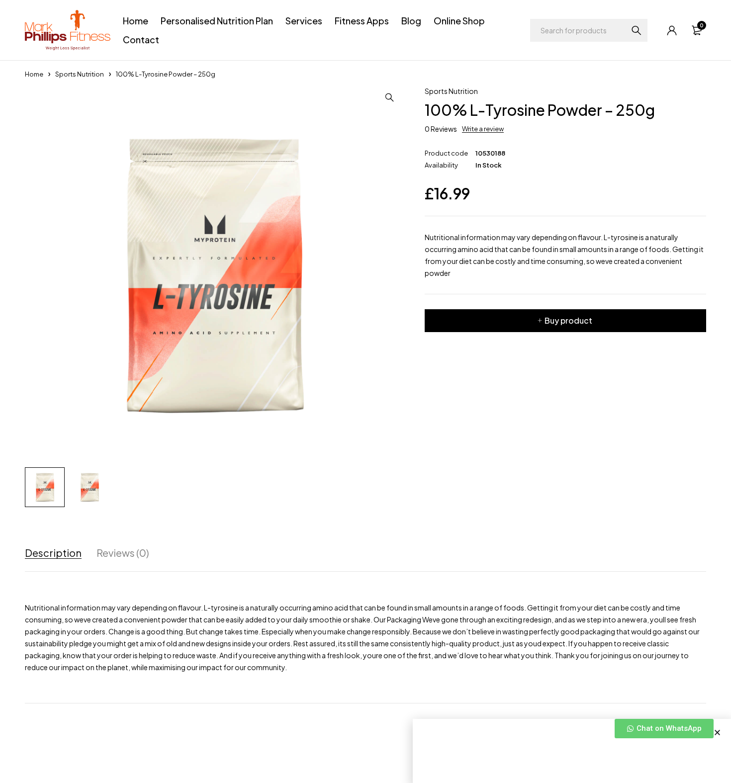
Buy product (568, 320)
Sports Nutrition (79, 74)
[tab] (53, 553)
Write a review (483, 128)
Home (34, 74)
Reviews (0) (122, 553)
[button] (717, 732)
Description (53, 553)
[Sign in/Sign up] (671, 30)
